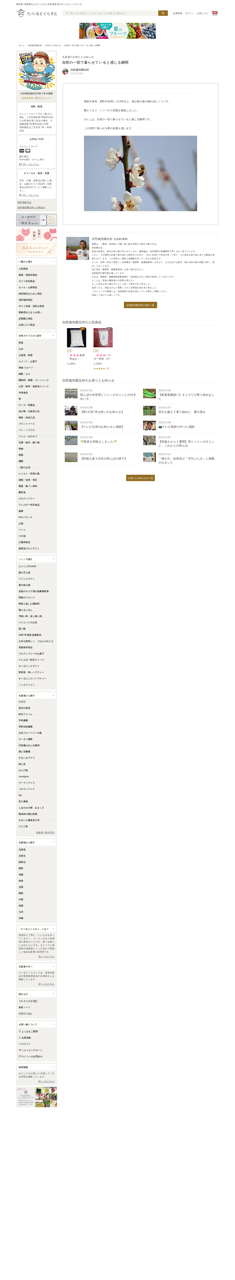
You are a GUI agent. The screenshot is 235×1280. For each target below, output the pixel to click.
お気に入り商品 (27, 324)
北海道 (22, 849)
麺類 (21, 461)
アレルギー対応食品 (29, 504)
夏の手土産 (24, 572)
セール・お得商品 (28, 287)
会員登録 (177, 13)
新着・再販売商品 (28, 274)
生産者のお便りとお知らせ (78, 56)
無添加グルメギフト (29, 548)
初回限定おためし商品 (30, 293)
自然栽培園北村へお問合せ (31, 207)
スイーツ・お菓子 (28, 361)
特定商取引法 (24, 202)
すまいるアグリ (27, 757)
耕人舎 (22, 763)
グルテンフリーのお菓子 (31, 653)
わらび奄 (23, 770)
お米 (21, 348)
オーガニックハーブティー (33, 678)
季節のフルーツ (27, 597)
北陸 (21, 886)
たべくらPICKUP (27, 566)
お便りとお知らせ (53, 45)
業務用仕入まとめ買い (30, 312)
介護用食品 (24, 542)
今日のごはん (26, 1013)
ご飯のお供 (24, 467)
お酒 (21, 523)
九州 (21, 911)
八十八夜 (23, 826)
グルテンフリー (27, 498)
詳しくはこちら (46, 956)
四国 (21, 905)
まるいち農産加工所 (29, 820)
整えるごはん (26, 609)
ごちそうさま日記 (28, 1001)
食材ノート (24, 1007)
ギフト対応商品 (27, 281)
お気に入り (203, 13)
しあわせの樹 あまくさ (31, 807)
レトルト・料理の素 (29, 473)
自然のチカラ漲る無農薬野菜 (34, 591)
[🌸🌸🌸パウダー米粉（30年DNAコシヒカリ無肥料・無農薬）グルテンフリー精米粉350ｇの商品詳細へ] (101, 349)
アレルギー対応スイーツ (31, 659)
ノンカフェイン (27, 684)
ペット (22, 529)
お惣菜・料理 (26, 355)
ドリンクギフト (27, 578)
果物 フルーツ (26, 367)
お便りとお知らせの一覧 (140, 478)
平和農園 (23, 720)
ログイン (189, 13)
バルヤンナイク (27, 788)
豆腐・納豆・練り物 (29, 442)
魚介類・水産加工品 (29, 411)
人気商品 (23, 268)
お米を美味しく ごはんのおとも (36, 641)
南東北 (22, 861)
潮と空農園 (24, 751)
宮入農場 (23, 801)
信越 (21, 874)
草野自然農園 (26, 726)
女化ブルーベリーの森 (30, 732)
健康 (21, 510)
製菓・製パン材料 (28, 486)
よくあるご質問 (30, 1031)
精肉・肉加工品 (27, 417)
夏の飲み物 (24, 584)
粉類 (21, 454)
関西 (21, 893)
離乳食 (22, 492)
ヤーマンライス (27, 782)
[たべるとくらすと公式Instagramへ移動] (36, 1097)
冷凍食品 (23, 392)
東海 (21, 880)
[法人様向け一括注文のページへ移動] (36, 220)
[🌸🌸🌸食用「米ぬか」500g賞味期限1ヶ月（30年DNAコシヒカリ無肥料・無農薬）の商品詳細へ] (74, 346)
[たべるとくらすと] (36, 13)
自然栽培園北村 (35, 45)
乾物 (21, 448)
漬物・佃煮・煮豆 (28, 479)
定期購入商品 (26, 318)
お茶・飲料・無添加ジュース (34, 386)
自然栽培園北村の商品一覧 (140, 305)
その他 (22, 535)
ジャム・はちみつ (28, 436)
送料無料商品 (26, 299)
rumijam (24, 776)
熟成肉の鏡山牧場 (28, 813)
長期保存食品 (26, 647)
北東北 (22, 855)
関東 (21, 868)
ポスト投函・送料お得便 (31, 306)
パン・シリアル (27, 429)
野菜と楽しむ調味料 (29, 603)
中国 (21, 899)
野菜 (21, 342)
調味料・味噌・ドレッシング (34, 380)
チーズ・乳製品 (27, 404)
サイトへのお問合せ (32, 1056)
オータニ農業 (26, 739)
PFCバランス (25, 517)
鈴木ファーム (26, 714)
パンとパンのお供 (28, 622)
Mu (20, 795)
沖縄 (21, 918)
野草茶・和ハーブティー (31, 672)
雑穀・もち (24, 373)
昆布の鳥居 (24, 707)
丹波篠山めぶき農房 (29, 745)
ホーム (22, 45)
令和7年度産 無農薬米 (30, 634)
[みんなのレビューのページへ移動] (36, 249)
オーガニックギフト (29, 665)
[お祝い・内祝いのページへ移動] (36, 234)
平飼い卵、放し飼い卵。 (31, 616)
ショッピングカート (32, 1050)
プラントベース (27, 423)
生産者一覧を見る (45, 832)
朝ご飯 (22, 628)
